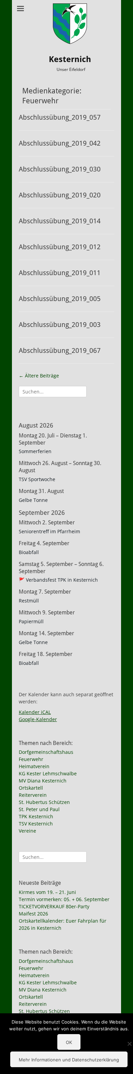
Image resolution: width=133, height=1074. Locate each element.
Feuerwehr (31, 759)
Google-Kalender (38, 719)
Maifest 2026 (33, 913)
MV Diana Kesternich (42, 780)
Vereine (27, 830)
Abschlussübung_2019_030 (60, 169)
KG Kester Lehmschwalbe (48, 773)
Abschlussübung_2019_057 (60, 117)
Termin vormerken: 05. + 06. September (64, 899)
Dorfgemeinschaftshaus (46, 752)
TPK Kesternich (36, 816)
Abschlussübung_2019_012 (60, 247)
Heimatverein (34, 766)
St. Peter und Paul (39, 809)
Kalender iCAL (35, 712)
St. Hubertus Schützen (44, 802)
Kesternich (70, 59)
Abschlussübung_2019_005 (60, 299)
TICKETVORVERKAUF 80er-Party (54, 906)
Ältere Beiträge (39, 375)
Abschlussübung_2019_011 (60, 273)
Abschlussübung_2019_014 (60, 221)
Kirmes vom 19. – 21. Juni (47, 892)
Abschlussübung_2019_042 (60, 143)
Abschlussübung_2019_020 (60, 195)
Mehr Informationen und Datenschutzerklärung (69, 1059)
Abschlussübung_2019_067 (60, 350)
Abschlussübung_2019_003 (60, 324)
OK (69, 1042)
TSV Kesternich (36, 823)
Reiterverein (33, 795)
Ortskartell (31, 788)
